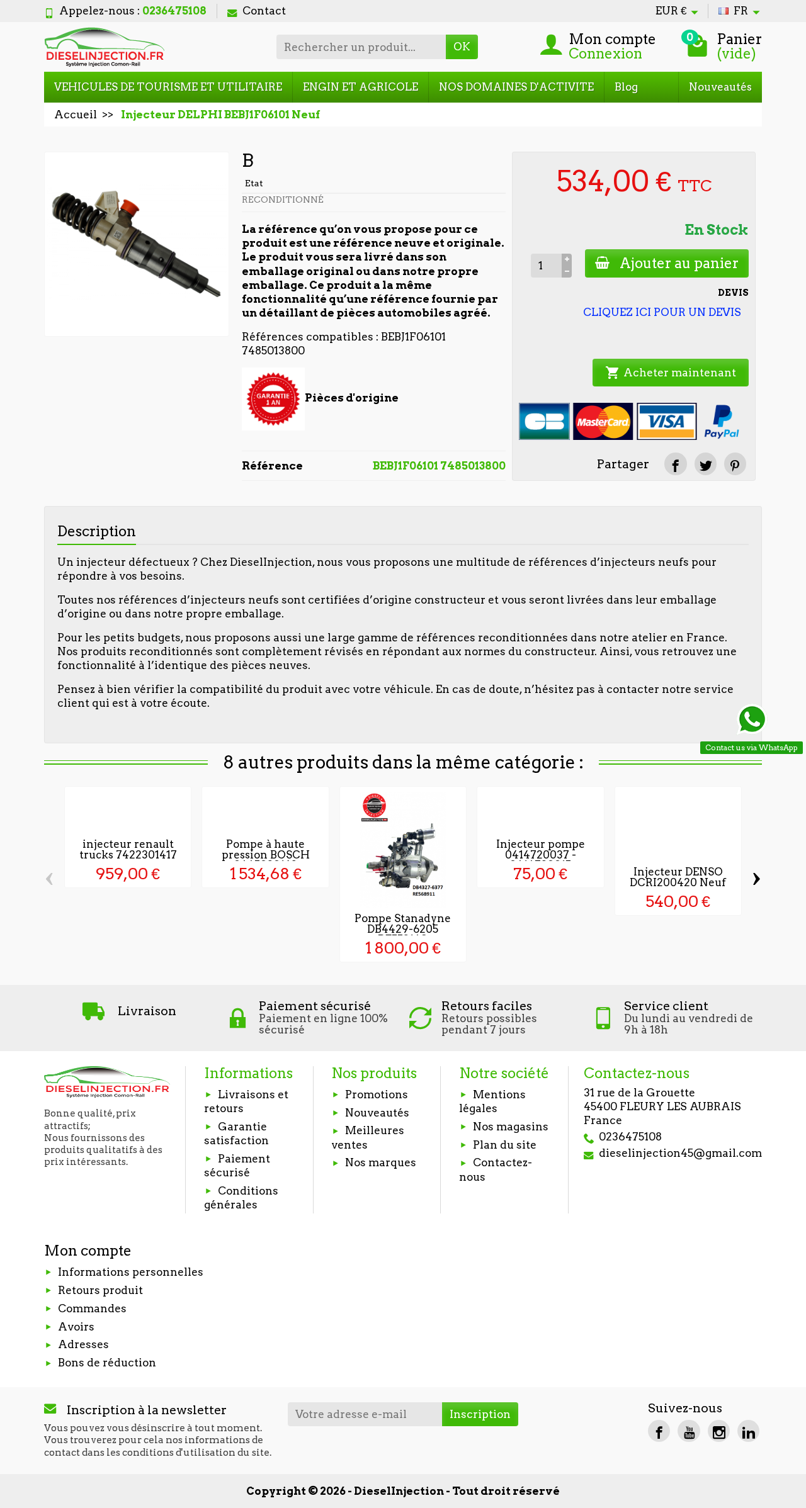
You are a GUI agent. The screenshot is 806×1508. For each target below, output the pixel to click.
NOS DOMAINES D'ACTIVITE (516, 87)
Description (96, 531)
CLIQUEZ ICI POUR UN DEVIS (662, 312)
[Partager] (675, 464)
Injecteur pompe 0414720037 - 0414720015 (540, 855)
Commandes (92, 1308)
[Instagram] (719, 1431)
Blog (626, 87)
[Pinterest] (735, 464)
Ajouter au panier (679, 263)
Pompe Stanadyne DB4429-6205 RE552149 (403, 929)
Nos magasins (510, 1126)
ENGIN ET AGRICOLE (360, 87)
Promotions (376, 1094)
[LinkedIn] (748, 1431)
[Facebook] (659, 1431)
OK (461, 46)
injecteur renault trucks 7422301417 (128, 849)
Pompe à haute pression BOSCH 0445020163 (266, 855)
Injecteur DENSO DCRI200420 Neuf (678, 877)
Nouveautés (720, 87)
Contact (264, 10)
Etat (254, 183)
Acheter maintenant (670, 372)
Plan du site (504, 1145)
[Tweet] (706, 464)
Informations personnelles (130, 1272)
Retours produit (100, 1290)
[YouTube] (689, 1431)
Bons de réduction (107, 1362)
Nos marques (380, 1162)
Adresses (83, 1344)
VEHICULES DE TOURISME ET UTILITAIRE (168, 87)
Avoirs (76, 1326)
